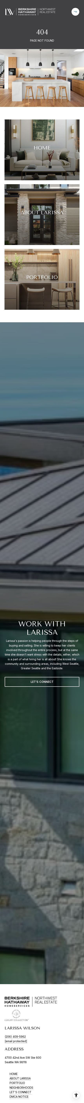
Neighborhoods (21, 1087)
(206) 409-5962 (15, 1036)
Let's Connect (20, 1092)
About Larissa (20, 1078)
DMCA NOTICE (19, 1096)
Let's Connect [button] (42, 681)
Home (14, 1074)
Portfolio (17, 1083)
